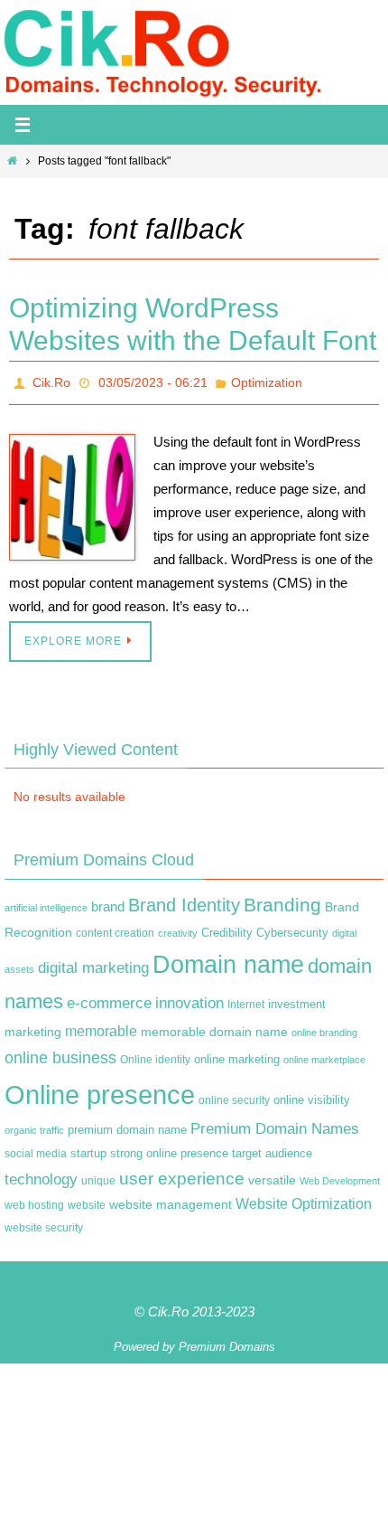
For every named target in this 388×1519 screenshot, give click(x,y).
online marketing (237, 1054)
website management (170, 1200)
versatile (272, 1174)
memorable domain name (214, 1027)
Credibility (227, 928)
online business (60, 1053)
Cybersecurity (292, 928)
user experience (182, 1173)
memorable (101, 1026)
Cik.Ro (51, 380)
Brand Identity (184, 900)
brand (108, 902)
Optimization (266, 380)
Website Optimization (304, 1199)
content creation (115, 928)
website (87, 1200)
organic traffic (34, 1125)
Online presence (100, 1089)
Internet (245, 1000)
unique (98, 1175)
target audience (272, 1149)
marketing (33, 1027)
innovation (189, 998)
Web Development (340, 1175)
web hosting (34, 1200)
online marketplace (324, 1055)
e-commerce (109, 998)
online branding (324, 1028)
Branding (282, 900)
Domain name (228, 960)
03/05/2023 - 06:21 (153, 380)
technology (41, 1174)
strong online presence (169, 1149)
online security (234, 1095)
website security (44, 1223)
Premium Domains (227, 1342)
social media (36, 1149)
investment (297, 1000)
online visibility (311, 1095)
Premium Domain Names (274, 1124)
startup (88, 1149)
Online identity (155, 1055)
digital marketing (93, 963)
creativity (178, 928)
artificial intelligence (46, 903)
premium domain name (127, 1125)
